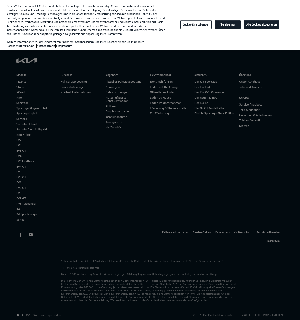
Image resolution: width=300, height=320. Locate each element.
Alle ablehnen (228, 24)
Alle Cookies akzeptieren (261, 24)
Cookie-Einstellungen (196, 24)
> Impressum (64, 45)
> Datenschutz (46, 45)
